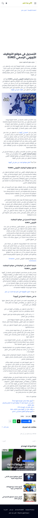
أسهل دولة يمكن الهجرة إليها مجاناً (22, 400)
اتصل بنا (6, 509)
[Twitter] (18, 421)
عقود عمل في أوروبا (17, 89)
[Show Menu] (35, 3)
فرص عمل (24, 10)
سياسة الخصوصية (29, 509)
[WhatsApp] (14, 421)
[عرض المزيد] (10, 421)
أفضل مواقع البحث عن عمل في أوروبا (19, 162)
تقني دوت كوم (12, 513)
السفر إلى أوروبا (23, 132)
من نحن (11, 509)
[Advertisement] (19, 32)
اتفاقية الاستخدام (19, 509)
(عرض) (20, 62)
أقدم (4, 441)
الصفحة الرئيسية (32, 10)
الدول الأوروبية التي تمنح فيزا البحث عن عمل (17, 291)
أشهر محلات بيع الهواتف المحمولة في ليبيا (14, 487)
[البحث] (2, 3)
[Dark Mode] (6, 3)
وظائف (22, 416)
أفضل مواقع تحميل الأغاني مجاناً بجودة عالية (13, 477)
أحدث (33, 441)
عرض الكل (6, 427)
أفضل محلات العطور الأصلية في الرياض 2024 (12, 498)
